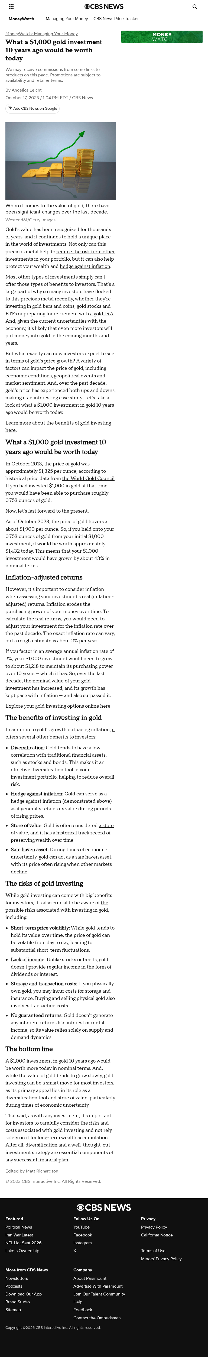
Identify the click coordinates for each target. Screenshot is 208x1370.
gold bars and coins (53, 306)
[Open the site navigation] (40, 6)
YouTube (81, 1227)
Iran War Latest (19, 1235)
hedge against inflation (85, 266)
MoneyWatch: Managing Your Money (41, 34)
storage (93, 991)
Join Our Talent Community (99, 1294)
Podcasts (13, 1286)
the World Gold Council (88, 478)
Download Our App (23, 1294)
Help (77, 1302)
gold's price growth (51, 361)
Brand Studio (17, 1302)
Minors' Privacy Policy (161, 1259)
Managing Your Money (67, 18)
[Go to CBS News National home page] (103, 6)
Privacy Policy (154, 1227)
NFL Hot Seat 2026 (23, 1243)
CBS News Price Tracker (116, 18)
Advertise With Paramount (98, 1286)
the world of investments (38, 244)
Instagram (82, 1243)
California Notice (157, 1235)
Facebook (82, 1235)
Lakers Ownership (22, 1251)
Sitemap (13, 1310)
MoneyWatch (21, 19)
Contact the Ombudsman (97, 1318)
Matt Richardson (42, 1171)
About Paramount (89, 1278)
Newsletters (16, 1278)
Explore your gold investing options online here (57, 706)
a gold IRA (101, 314)
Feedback (82, 1310)
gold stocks (89, 306)
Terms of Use (153, 1251)
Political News (18, 1227)
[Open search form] (194, 6)
